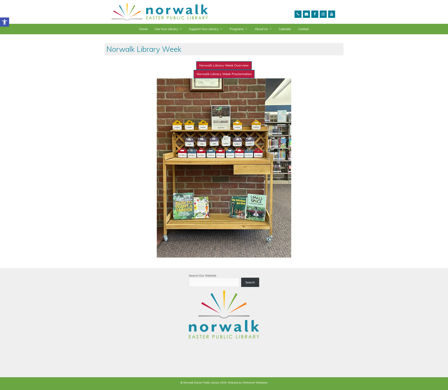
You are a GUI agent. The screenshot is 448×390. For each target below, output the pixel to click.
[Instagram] (323, 14)
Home (143, 29)
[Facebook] (314, 14)
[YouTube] (331, 14)
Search (250, 282)
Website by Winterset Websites (248, 382)
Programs (237, 29)
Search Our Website (202, 275)
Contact (303, 29)
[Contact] (306, 14)
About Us (261, 29)
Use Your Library (166, 29)
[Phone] (298, 14)
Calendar (285, 29)
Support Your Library (204, 29)
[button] (4, 22)
